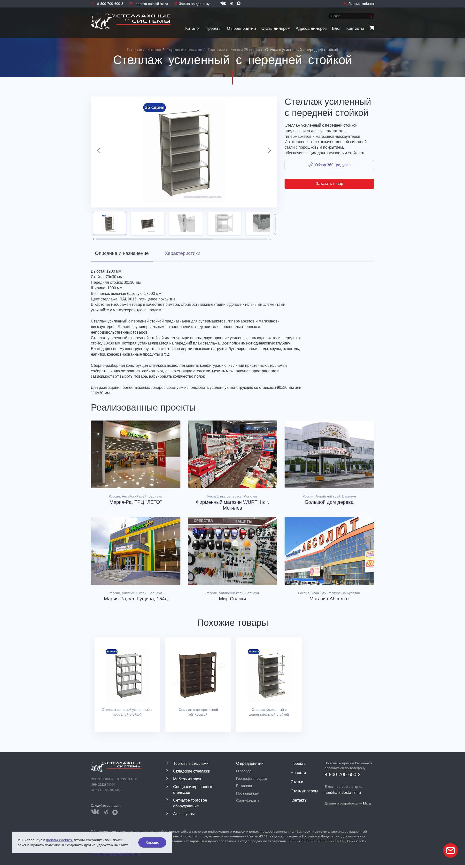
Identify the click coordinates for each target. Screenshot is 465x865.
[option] (184, 152)
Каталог (192, 28)
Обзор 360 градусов (333, 165)
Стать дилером (275, 28)
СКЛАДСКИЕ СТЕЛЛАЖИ (191, 771)
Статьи (297, 782)
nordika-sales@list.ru (151, 4)
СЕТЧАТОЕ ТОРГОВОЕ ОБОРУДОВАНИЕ (190, 803)
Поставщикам (247, 793)
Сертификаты (247, 800)
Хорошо (152, 842)
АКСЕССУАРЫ (184, 814)
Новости (298, 773)
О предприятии (241, 28)
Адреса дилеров (311, 28)
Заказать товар (329, 184)
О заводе (244, 771)
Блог (336, 28)
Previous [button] (99, 151)
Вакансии (244, 786)
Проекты (213, 28)
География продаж (251, 778)
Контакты (355, 28)
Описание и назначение (122, 253)
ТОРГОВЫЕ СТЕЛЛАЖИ (191, 763)
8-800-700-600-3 (109, 4)
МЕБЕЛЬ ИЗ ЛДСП (187, 779)
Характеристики (182, 253)
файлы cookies (59, 840)
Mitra (367, 803)
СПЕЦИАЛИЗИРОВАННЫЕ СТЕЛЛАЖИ (193, 790)
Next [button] (269, 151)
